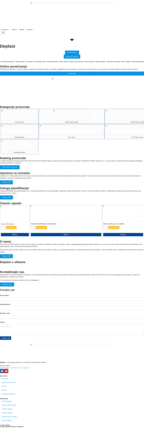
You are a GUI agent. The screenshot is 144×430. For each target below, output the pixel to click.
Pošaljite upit (5, 338)
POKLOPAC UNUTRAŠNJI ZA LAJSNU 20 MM (43, 224)
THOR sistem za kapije (9, 416)
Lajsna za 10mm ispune (7, 224)
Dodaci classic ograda (71, 122)
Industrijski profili (19, 137)
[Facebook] (2, 371)
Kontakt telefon (5, 304)
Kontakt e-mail (5, 313)
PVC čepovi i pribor (137, 137)
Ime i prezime (5, 295)
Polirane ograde (7, 409)
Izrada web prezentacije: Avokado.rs (12, 426)
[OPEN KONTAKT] (33, 30)
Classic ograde (19, 122)
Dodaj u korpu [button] (41, 227)
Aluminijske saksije (19, 152)
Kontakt (4, 390)
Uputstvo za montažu (9, 382)
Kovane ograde (7, 420)
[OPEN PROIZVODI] (8, 30)
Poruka (3, 322)
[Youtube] (6, 371)
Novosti (4, 386)
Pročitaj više (11, 227)
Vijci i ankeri (71, 137)
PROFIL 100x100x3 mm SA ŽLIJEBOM (113, 224)
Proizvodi (5, 378)
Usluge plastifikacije (8, 394)
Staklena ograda (7, 413)
